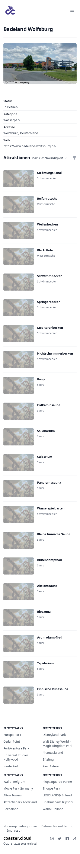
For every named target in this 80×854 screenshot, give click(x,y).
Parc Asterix (51, 766)
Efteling (48, 759)
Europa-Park (12, 735)
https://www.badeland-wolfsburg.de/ (29, 146)
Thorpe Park (51, 788)
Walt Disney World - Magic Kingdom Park (57, 743)
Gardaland (11, 809)
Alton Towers (12, 795)
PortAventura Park (16, 748)
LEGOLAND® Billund (57, 795)
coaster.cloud (17, 838)
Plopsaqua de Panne (57, 782)
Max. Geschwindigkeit (47, 158)
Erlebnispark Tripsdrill (58, 802)
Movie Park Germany (18, 788)
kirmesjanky (22, 82)
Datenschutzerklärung (57, 826)
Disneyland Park (54, 735)
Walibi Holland (53, 809)
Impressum (15, 830)
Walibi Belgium (14, 782)
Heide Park (11, 766)
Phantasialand (53, 753)
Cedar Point (11, 741)
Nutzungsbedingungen (20, 826)
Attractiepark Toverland (20, 802)
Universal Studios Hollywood (15, 757)
